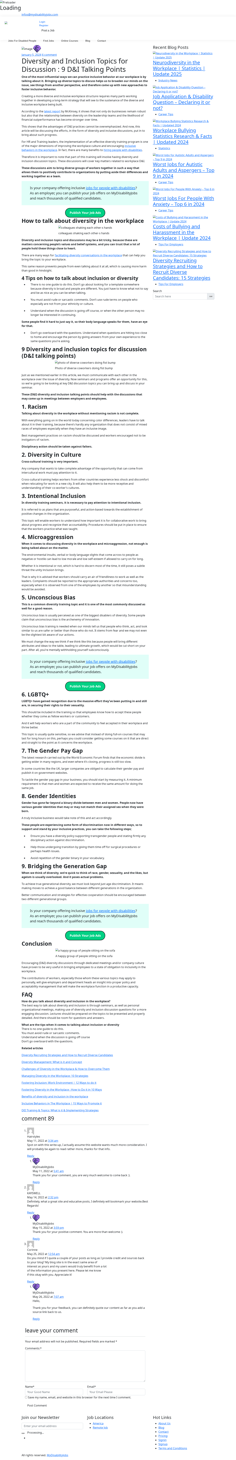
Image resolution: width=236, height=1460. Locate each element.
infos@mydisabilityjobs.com (40, 14)
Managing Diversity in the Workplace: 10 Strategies (55, 1076)
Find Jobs (48, 40)
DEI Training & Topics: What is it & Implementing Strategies (60, 1110)
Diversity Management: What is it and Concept (52, 1062)
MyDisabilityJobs (57, 1455)
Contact (101, 40)
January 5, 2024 (31, 55)
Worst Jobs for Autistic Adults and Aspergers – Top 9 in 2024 (183, 170)
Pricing (163, 1436)
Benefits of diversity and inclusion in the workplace (55, 1096)
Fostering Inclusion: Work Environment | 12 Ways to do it (59, 1083)
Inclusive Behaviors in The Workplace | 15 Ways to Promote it (62, 1103)
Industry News (167, 80)
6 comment (49, 55)
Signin (162, 1440)
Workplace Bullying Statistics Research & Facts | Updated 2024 (182, 136)
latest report (52, 111)
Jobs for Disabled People (22, 40)
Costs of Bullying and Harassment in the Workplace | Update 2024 (182, 232)
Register (43, 25)
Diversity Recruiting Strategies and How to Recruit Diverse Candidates (67, 1055)
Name (29, 1387)
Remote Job (100, 1427)
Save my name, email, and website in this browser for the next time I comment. (79, 1397)
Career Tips (165, 114)
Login (42, 21)
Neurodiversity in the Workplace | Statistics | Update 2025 (179, 68)
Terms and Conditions (172, 1448)
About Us (164, 1423)
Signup (163, 1444)
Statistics (164, 148)
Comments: (33, 1348)
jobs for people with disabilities (110, 188)
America (98, 1423)
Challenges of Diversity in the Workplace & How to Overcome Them (66, 1069)
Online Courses (69, 40)
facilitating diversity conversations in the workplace (88, 255)
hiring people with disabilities (123, 150)
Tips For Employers (170, 244)
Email (91, 1387)
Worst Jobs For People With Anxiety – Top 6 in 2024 (183, 201)
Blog (87, 40)
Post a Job (47, 30)
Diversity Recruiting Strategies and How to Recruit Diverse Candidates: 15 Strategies (181, 269)
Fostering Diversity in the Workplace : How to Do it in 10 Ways (62, 1090)
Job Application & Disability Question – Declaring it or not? (183, 102)
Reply (30, 1156)
